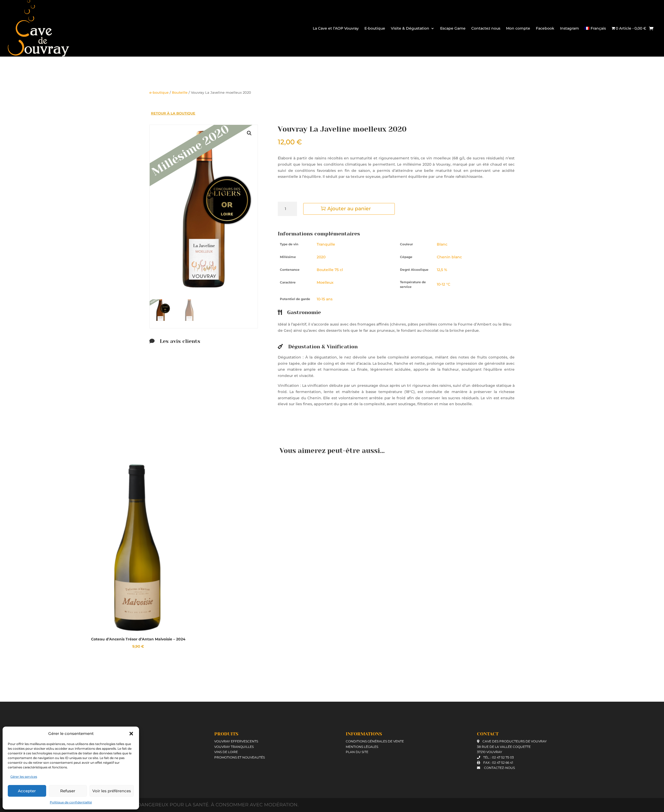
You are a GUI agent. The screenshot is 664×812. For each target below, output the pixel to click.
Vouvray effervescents (236, 741)
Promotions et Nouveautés (239, 757)
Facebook (545, 28)
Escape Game (453, 28)
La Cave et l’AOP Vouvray (336, 28)
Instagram (569, 28)
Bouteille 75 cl (330, 269)
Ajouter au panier (349, 209)
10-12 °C (443, 284)
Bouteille (180, 92)
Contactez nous (485, 28)
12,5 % (442, 269)
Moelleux (325, 282)
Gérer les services (23, 777)
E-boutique (374, 28)
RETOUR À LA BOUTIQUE (173, 113)
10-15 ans (325, 299)
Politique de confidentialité (71, 802)
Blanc (442, 244)
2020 (321, 257)
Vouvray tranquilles (234, 747)
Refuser (67, 790)
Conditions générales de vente (375, 741)
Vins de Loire (226, 752)
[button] (131, 733)
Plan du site (357, 752)
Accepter (27, 790)
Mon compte (518, 28)
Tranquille (326, 244)
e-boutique (159, 92)
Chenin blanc (449, 257)
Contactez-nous (499, 768)
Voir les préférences (111, 790)
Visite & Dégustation (410, 28)
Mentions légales (362, 747)
